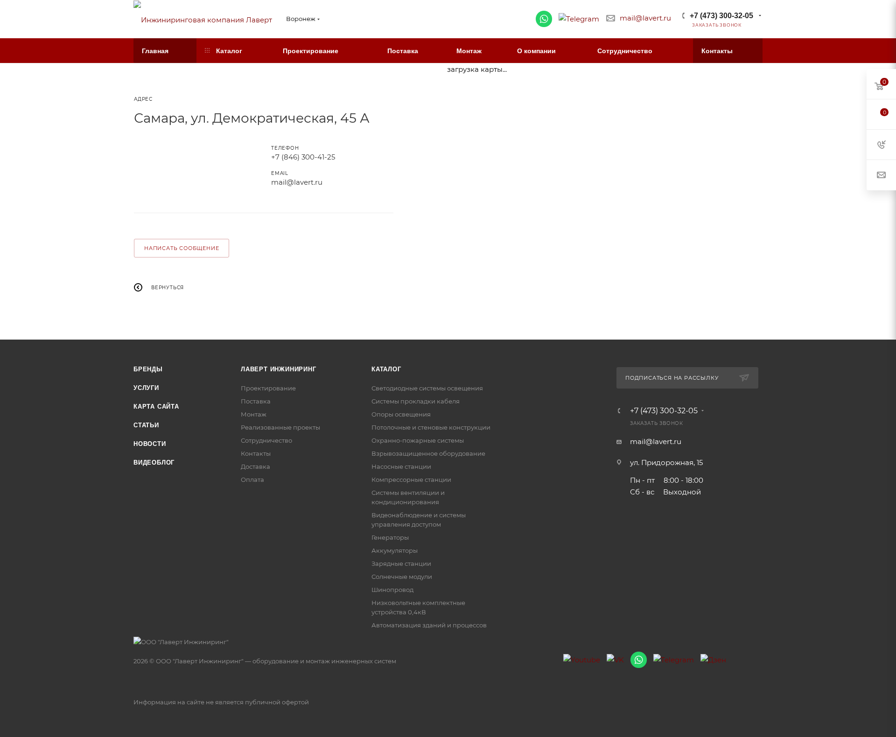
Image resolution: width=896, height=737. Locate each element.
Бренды (148, 369)
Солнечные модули (401, 576)
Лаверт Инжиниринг (278, 369)
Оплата (252, 479)
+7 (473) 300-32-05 (721, 16)
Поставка (256, 401)
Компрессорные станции (411, 479)
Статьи (146, 425)
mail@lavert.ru (645, 18)
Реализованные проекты (280, 427)
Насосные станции (401, 466)
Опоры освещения (401, 414)
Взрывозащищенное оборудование (428, 453)
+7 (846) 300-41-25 (303, 157)
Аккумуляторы (394, 550)
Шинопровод (392, 589)
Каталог (386, 369)
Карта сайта (156, 406)
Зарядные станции (401, 563)
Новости (149, 443)
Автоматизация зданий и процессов (429, 625)
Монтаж (253, 414)
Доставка (255, 466)
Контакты (256, 453)
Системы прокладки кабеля (415, 401)
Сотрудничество (266, 440)
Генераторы (390, 537)
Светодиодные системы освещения (427, 388)
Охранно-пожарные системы (417, 440)
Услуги (146, 387)
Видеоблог (154, 462)
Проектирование (268, 388)
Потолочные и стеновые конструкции (430, 427)
